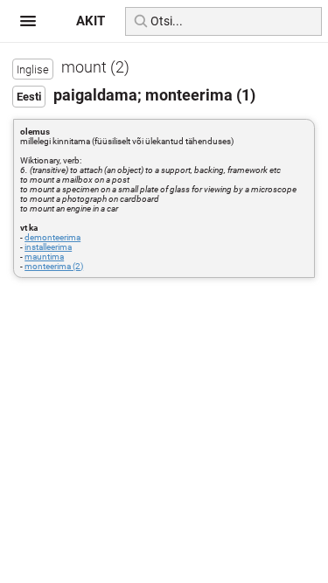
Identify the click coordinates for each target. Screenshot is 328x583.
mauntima (44, 256)
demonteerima (52, 237)
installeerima (48, 247)
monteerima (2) (53, 266)
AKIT (90, 21)
